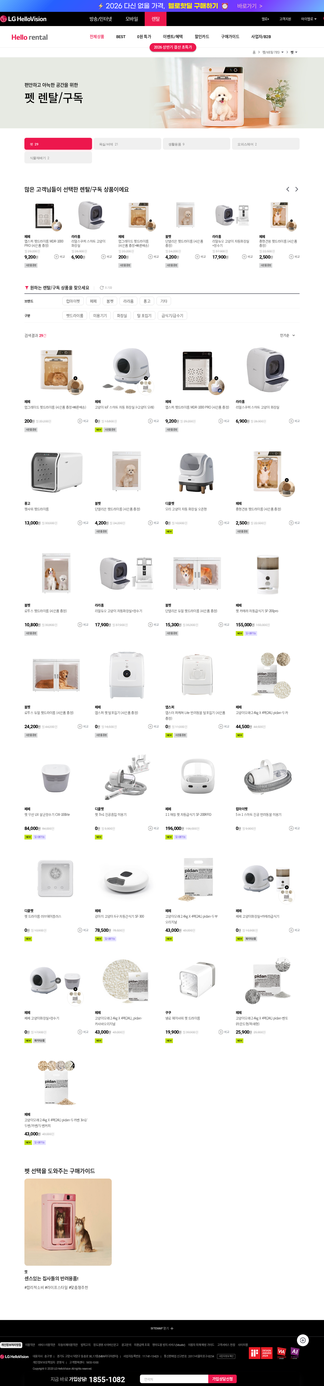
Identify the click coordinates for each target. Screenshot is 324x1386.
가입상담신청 (222, 1379)
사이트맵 (243, 1345)
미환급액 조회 (141, 1345)
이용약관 (30, 1345)
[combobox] (288, 335)
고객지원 (285, 19)
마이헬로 (307, 19)
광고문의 (126, 1345)
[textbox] (284, 335)
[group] (68, 1235)
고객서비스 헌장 (226, 1345)
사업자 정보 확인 (226, 1356)
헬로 (265, 19)
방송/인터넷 (100, 19)
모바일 (131, 19)
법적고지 (86, 1345)
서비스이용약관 (46, 1345)
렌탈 (156, 19)
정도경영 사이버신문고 (105, 1345)
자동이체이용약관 (68, 1345)
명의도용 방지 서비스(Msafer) (168, 1345)
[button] (259, 51)
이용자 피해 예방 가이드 (201, 1345)
